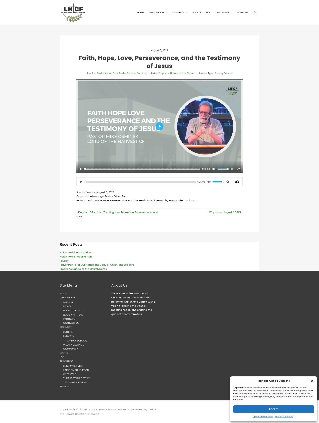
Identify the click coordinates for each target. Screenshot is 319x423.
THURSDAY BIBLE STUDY (77, 378)
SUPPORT (242, 12)
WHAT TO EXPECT (73, 310)
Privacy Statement (284, 416)
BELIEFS (67, 306)
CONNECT (178, 12)
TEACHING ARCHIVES (75, 382)
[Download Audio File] (237, 181)
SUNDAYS (68, 336)
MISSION (68, 302)
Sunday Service (223, 73)
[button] (312, 381)
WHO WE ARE (156, 12)
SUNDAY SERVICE (73, 366)
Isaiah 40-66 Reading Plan (76, 256)
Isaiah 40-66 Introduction (75, 252)
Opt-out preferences (263, 416)
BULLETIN (68, 332)
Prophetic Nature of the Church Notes (83, 269)
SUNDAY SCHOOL (76, 340)
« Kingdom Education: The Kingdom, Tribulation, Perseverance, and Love (117, 214)
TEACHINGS (222, 12)
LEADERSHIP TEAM (73, 314)
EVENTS (197, 12)
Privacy (64, 260)
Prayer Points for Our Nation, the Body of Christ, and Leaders (97, 264)
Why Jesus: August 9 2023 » (226, 212)
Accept (274, 409)
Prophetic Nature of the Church (177, 73)
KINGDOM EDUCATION (76, 370)
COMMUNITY (70, 348)
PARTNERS (69, 319)
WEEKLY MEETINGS (73, 344)
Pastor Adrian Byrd (107, 73)
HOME (140, 12)
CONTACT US (71, 323)
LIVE (208, 12)
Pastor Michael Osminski (133, 73)
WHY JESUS (70, 374)
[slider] (142, 168)
